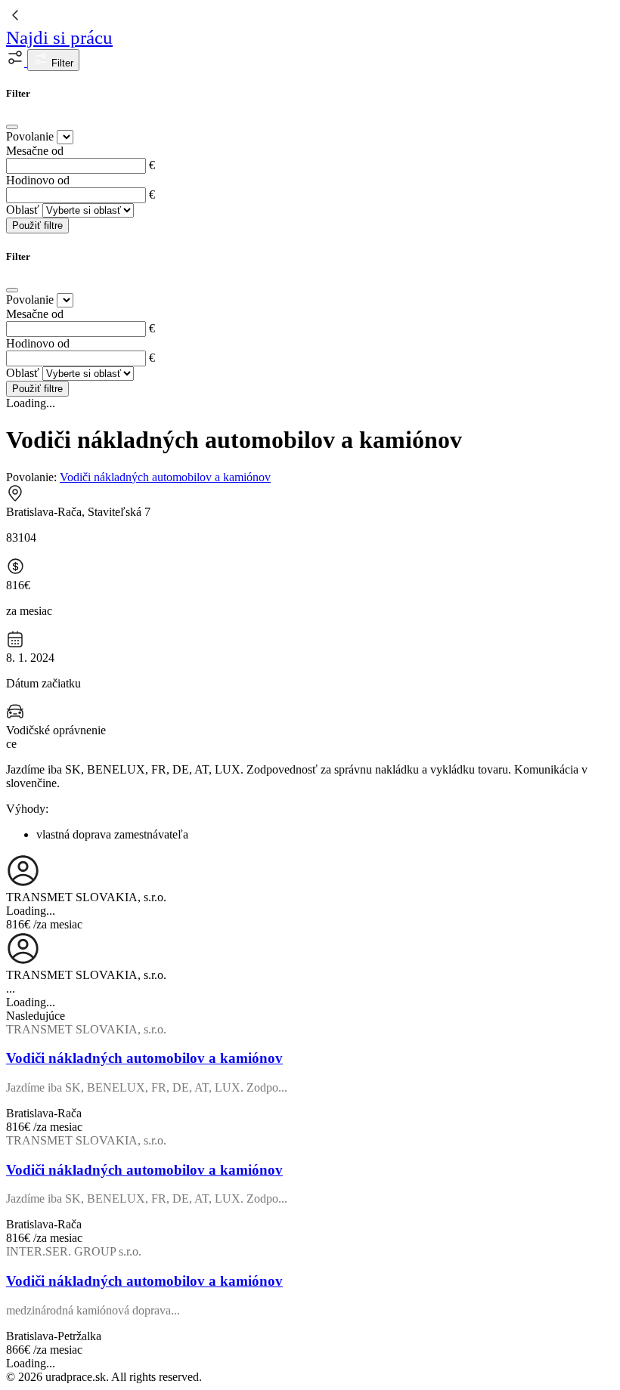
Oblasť (22, 209)
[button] (16, 62)
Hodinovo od (38, 180)
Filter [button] (60, 63)
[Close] (12, 127)
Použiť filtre (37, 225)
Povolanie (30, 136)
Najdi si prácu (59, 37)
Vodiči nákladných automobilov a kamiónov (165, 477)
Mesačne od (35, 150)
